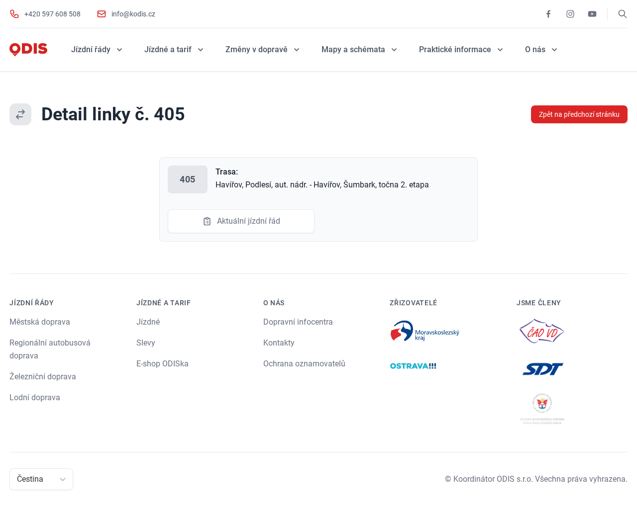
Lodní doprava (34, 397)
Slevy (145, 343)
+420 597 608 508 (52, 14)
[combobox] (18, 479)
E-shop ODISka (162, 363)
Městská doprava (39, 322)
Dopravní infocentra (298, 322)
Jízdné (148, 322)
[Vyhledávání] (623, 14)
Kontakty (279, 343)
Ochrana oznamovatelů (304, 363)
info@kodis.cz (133, 14)
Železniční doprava (42, 376)
